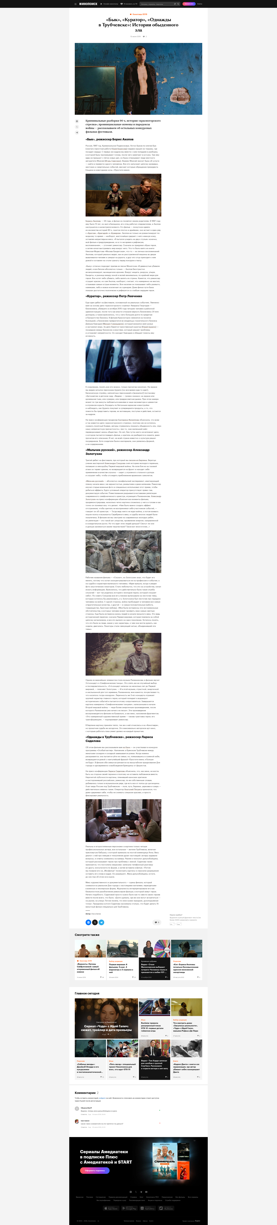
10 (103, 1077)
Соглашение (101, 1197)
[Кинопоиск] (88, 4)
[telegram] (77, 132)
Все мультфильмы (103, 1200)
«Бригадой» (102, 232)
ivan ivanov (85, 1121)
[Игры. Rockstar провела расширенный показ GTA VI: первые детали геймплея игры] (154, 1018)
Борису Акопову (93, 220)
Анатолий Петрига (133, 789)
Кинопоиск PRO (152, 1197)
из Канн (126, 746)
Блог (141, 1197)
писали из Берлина (138, 459)
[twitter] (77, 127)
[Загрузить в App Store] (111, 1208)
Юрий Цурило (149, 326)
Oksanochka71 (86, 1108)
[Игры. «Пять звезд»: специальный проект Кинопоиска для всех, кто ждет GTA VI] (122, 1060)
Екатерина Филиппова (128, 419)
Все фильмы (180, 1197)
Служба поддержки (172, 1200)
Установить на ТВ (130, 4)
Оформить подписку (95, 1170)
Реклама (89, 1197)
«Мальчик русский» (95, 480)
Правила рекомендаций (118, 1197)
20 (135, 977)
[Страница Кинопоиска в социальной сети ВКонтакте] (130, 1192)
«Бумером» (115, 232)
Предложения (167, 1197)
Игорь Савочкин (112, 160)
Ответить (84, 1114)
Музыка (138, 1221)
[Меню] (75, 4)
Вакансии (79, 1197)
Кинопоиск (92, 1221)
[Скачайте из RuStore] (166, 1208)
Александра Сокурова (115, 462)
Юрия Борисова (119, 148)
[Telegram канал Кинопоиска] (141, 1192)
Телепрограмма (129, 1221)
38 (103, 977)
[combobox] (156, 4)
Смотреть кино (189, 4)
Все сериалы (193, 1197)
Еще (89, 1114)
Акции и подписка (155, 1200)
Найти (178, 4)
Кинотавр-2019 (140, 14)
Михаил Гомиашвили (113, 323)
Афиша (145, 1221)
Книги (151, 1221)
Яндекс (197, 1221)
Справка (133, 1197)
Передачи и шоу (119, 1200)
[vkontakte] (77, 121)
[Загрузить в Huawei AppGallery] (147, 1208)
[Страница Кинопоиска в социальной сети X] (136, 1192)
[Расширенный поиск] (175, 4)
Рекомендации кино (137, 1200)
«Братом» (91, 232)
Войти (199, 4)
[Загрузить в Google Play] (129, 1208)
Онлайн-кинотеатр (110, 4)
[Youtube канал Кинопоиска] (146, 1192)
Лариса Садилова (116, 770)
